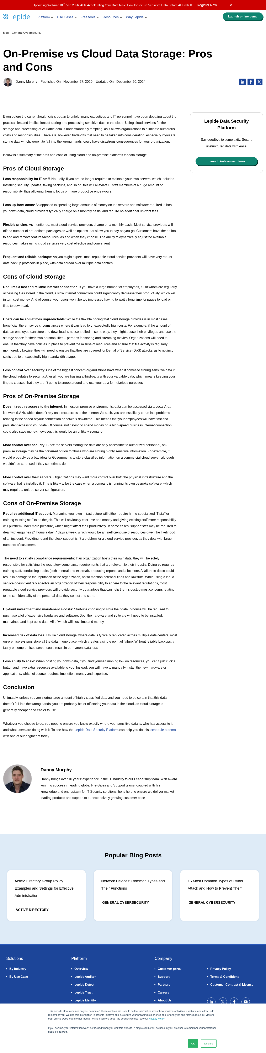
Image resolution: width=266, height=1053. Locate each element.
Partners (164, 984)
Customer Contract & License (231, 984)
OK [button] (193, 1043)
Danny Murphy (26, 81)
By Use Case (18, 976)
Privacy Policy (157, 1018)
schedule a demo (163, 730)
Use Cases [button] (65, 17)
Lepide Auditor (85, 976)
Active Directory (32, 910)
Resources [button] (111, 17)
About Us (164, 1000)
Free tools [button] (88, 17)
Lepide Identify (85, 1000)
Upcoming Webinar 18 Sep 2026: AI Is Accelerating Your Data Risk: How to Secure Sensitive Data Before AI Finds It (125, 5)
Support (164, 976)
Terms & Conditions (224, 976)
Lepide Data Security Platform (96, 730)
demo (242, 16)
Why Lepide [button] (135, 17)
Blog (6, 32)
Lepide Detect (84, 984)
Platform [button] (43, 17)
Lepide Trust (83, 992)
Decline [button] (208, 1043)
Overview (81, 968)
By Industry (17, 968)
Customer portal (169, 968)
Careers (163, 992)
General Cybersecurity (26, 32)
